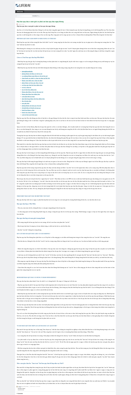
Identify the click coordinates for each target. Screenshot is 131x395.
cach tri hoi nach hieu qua (29, 115)
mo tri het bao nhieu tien (29, 89)
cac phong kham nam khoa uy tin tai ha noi (34, 76)
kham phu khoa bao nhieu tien (31, 94)
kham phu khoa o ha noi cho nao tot (32, 92)
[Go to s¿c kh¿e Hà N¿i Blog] (23, 6)
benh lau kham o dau (28, 110)
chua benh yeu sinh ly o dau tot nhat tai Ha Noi (36, 78)
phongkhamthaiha (27, 71)
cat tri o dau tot (26, 87)
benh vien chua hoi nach (29, 112)
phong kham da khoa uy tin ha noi (32, 73)
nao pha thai (25, 103)
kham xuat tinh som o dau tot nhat (32, 80)
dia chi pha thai (26, 101)
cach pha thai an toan (28, 96)
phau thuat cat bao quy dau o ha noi (32, 83)
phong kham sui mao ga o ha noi (31, 105)
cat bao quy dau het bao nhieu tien (32, 85)
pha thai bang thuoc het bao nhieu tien (33, 99)
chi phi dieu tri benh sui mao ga (31, 108)
